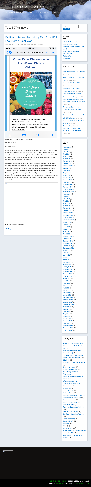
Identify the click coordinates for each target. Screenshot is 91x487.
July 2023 (66, 224)
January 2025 (67, 182)
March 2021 (67, 290)
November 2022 (68, 243)
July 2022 (66, 253)
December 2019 (68, 325)
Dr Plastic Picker (25, 44)
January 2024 (67, 210)
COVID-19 (66, 360)
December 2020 (68, 297)
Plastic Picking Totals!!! (70, 44)
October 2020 (67, 302)
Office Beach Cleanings (70, 381)
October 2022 (67, 246)
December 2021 (68, 269)
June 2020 (66, 311)
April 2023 (66, 231)
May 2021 (66, 286)
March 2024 (67, 206)
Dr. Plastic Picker (24, 7)
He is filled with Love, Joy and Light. (74, 72)
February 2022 (67, 264)
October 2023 (67, 217)
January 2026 (67, 163)
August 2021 (67, 278)
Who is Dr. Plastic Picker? (71, 42)
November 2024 (68, 187)
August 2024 (67, 194)
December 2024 (68, 184)
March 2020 (67, 318)
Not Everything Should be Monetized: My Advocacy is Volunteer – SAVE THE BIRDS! (72, 128)
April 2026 (66, 156)
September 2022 (68, 248)
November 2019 (68, 328)
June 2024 (66, 199)
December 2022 (68, 241)
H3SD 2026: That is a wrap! (71, 83)
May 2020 (66, 314)
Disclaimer (66, 58)
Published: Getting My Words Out (73, 407)
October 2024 (67, 189)
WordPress (60, 483)
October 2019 (67, 330)
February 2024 (67, 208)
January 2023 (67, 239)
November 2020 (68, 300)
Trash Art (66, 423)
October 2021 (67, 274)
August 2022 (67, 250)
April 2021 (66, 288)
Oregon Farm (67, 388)
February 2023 (67, 236)
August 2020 (67, 307)
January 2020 (67, 323)
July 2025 (66, 168)
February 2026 (67, 161)
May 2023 (66, 229)
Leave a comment (38, 44)
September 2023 (68, 220)
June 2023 (66, 227)
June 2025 (66, 170)
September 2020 (68, 304)
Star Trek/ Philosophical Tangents (73, 414)
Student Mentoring (69, 419)
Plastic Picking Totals (70, 402)
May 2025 (66, 173)
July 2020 (66, 309)
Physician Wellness (69, 400)
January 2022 (67, 267)
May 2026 (66, 154)
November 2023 (68, 215)
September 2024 (68, 191)
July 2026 (66, 149)
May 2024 (66, 201)
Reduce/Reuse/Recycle (70, 412)
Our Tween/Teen (68, 390)
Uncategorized (67, 428)
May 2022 (66, 257)
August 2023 (67, 222)
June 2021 (66, 283)
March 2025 (67, 177)
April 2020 (66, 316)
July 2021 (66, 281)
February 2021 (67, 293)
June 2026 (66, 152)
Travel (65, 426)
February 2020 (67, 321)
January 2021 (67, 295)
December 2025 (68, 166)
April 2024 (66, 203)
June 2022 (66, 255)
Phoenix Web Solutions (81, 483)
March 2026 (67, 159)
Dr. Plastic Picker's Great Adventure (74, 362)
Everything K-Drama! (69, 367)
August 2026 (67, 147)
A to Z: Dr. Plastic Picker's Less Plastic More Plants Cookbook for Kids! (73, 346)
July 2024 (66, 196)
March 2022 (67, 262)
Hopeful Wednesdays (70, 369)
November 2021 (68, 271)
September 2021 (68, 276)
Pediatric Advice (68, 56)
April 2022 (66, 260)
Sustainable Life (68, 421)
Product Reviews (68, 404)
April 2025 (66, 175)
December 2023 (68, 213)
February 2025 (67, 180)
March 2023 (67, 234)
